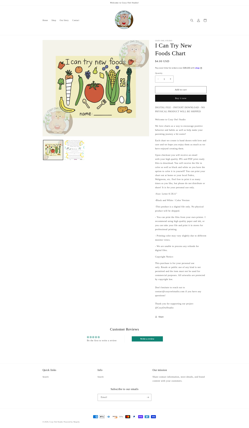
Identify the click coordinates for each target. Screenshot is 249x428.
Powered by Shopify (72, 422)
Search (46, 377)
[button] (192, 20)
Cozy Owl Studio (56, 422)
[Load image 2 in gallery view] (74, 150)
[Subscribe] (148, 397)
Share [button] (161, 317)
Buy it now (181, 98)
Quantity (159, 73)
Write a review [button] (147, 339)
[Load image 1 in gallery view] (53, 150)
